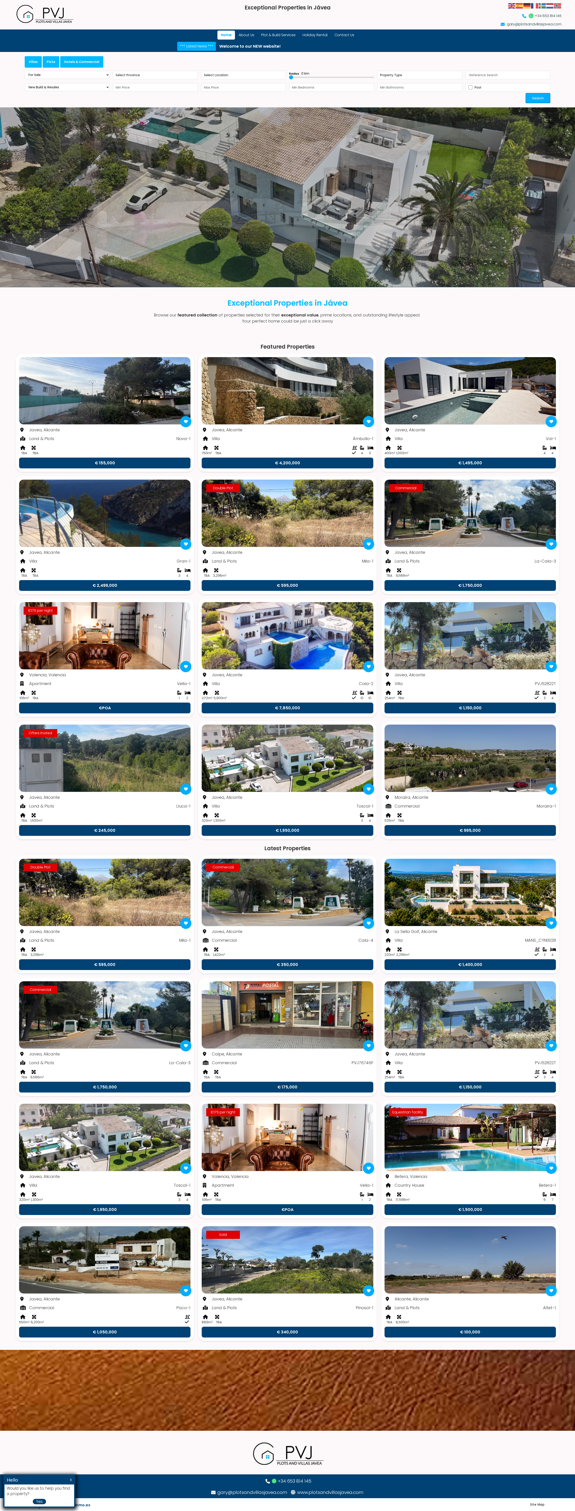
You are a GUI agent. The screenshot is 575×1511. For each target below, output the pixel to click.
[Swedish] (542, 5)
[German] (527, 5)
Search (538, 98)
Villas (33, 62)
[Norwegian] (558, 5)
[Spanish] (519, 5)
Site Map (537, 1504)
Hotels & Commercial (81, 62)
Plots (51, 62)
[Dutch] (550, 5)
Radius (299, 73)
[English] (512, 5)
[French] (535, 5)
